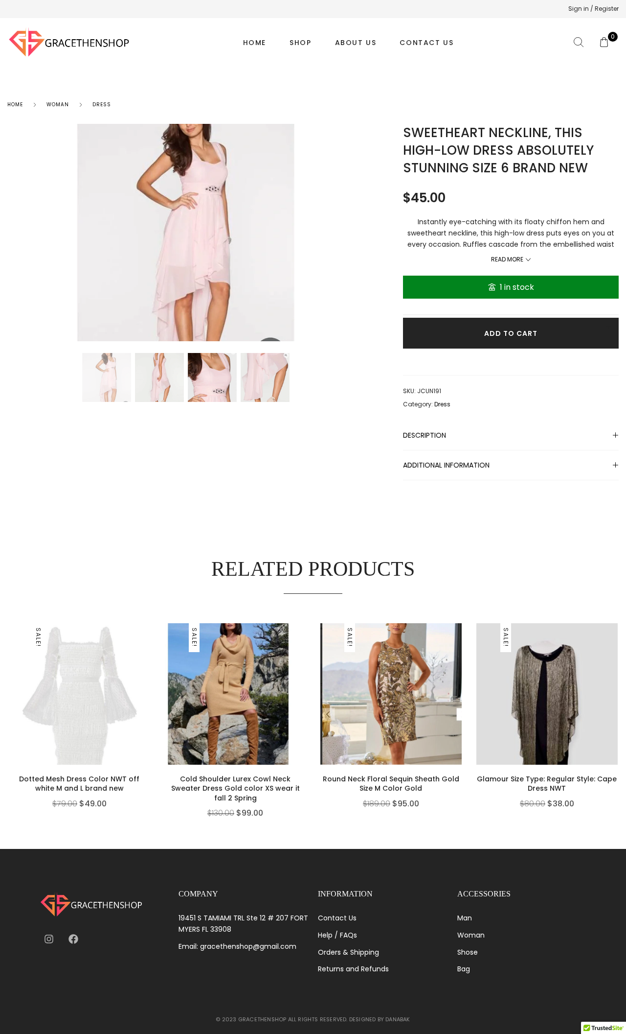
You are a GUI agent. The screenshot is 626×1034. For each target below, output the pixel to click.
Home (254, 42)
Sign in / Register (593, 8)
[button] (147, 722)
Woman (57, 104)
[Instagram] (49, 939)
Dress (101, 104)
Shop (300, 42)
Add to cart (510, 333)
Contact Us (426, 42)
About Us (356, 42)
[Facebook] (73, 939)
